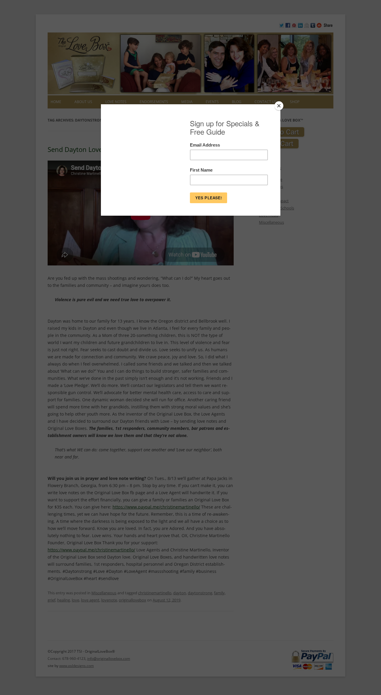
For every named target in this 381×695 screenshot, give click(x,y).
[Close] (278, 105)
